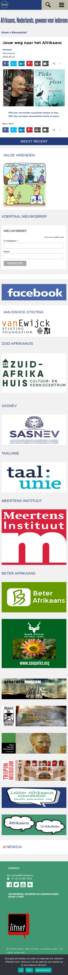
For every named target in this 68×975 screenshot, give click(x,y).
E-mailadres (11, 240)
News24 (14, 847)
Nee (29, 970)
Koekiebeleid (43, 970)
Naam (7, 251)
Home (5, 32)
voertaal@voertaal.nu (22, 875)
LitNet (20, 949)
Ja (21, 970)
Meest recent (34, 141)
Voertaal (7, 49)
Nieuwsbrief (19, 32)
